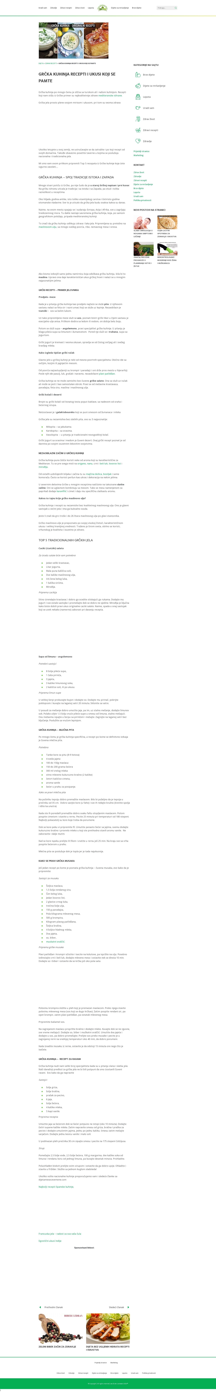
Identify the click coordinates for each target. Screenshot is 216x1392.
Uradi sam (43, 8)
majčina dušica (94, 473)
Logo (102, 7)
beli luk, (104, 463)
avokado (120, 1383)
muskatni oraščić (55, 941)
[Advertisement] (84, 126)
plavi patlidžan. (107, 373)
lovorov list (115, 463)
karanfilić (61, 491)
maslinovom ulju (47, 226)
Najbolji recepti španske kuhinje (56, 1186)
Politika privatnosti (142, 200)
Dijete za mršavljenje (120, 8)
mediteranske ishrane (110, 95)
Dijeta (41, 63)
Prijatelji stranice (141, 151)
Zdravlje (53, 8)
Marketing (138, 155)
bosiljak (107, 473)
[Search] (175, 7)
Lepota (91, 8)
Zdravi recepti (66, 8)
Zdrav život (80, 8)
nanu (89, 463)
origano (82, 463)
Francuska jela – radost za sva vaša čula (60, 1233)
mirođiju (43, 466)
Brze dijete (136, 8)
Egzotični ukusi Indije (50, 1240)
